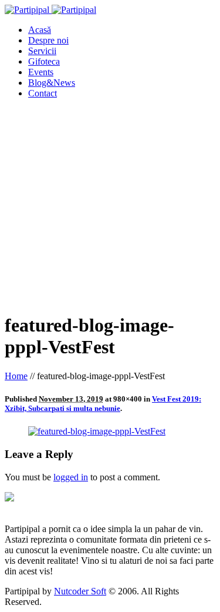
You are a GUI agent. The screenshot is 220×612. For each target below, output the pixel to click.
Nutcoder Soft (80, 591)
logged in (70, 477)
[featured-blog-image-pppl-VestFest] (96, 431)
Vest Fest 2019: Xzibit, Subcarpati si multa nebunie (103, 403)
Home (16, 376)
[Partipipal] (50, 10)
